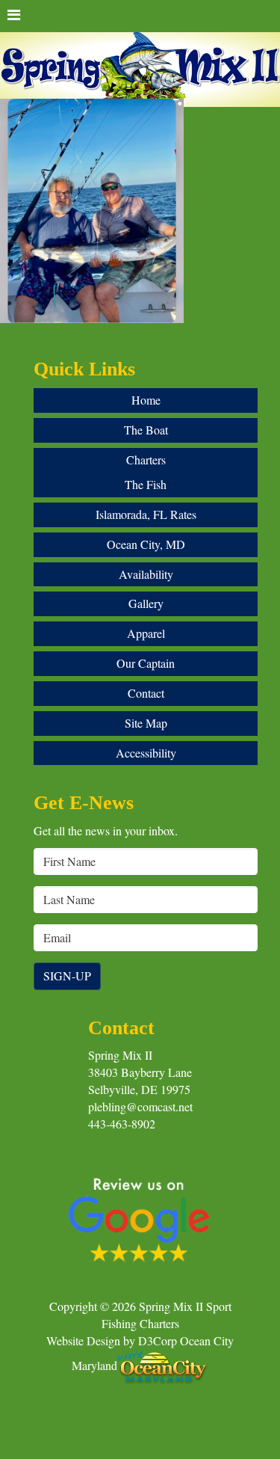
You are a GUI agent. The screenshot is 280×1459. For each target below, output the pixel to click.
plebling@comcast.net (140, 1106)
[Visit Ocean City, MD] (162, 1364)
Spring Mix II (120, 1055)
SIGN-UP (67, 975)
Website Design (83, 1340)
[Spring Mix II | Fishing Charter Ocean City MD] (140, 72)
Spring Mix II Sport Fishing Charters (166, 1314)
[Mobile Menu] (140, 16)
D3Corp (157, 1340)
